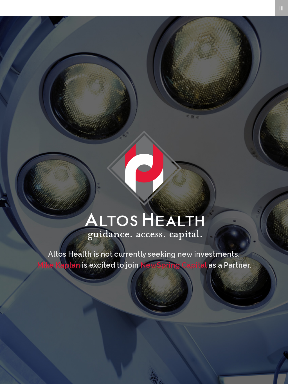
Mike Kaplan (58, 265)
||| (281, 7)
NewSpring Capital (173, 265)
